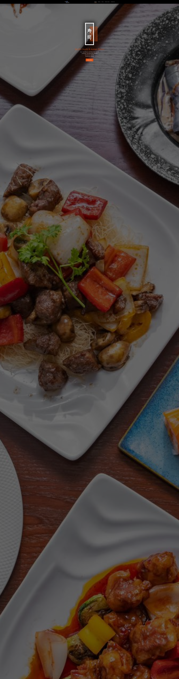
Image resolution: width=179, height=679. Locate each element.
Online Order (89, 59)
